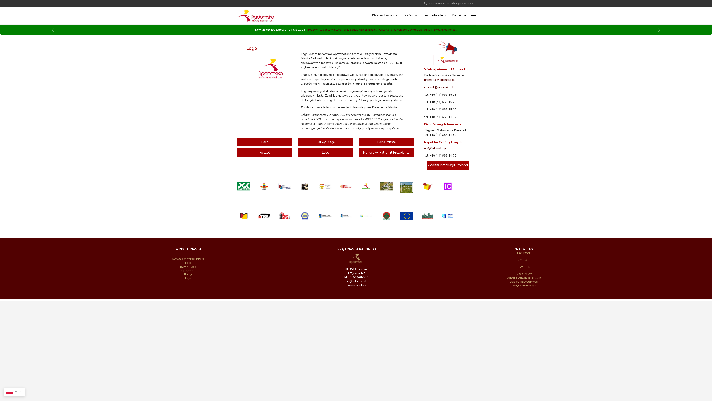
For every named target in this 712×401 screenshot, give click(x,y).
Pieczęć (264, 152)
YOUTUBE (524, 260)
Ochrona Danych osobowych (524, 278)
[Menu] (473, 15)
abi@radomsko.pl (435, 148)
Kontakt (457, 15)
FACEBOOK (524, 253)
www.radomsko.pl (356, 285)
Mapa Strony (524, 274)
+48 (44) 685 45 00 (438, 3)
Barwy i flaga (325, 142)
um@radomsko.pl (464, 3)
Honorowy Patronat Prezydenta (386, 152)
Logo (325, 152)
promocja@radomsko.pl (439, 80)
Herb (264, 142)
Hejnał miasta (386, 142)
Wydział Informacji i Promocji (448, 165)
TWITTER (524, 267)
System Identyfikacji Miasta (188, 259)
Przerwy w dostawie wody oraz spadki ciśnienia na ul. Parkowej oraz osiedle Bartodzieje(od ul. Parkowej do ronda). (382, 30)
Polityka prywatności (524, 285)
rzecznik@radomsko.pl (438, 87)
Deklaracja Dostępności (524, 281)
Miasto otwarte (433, 15)
